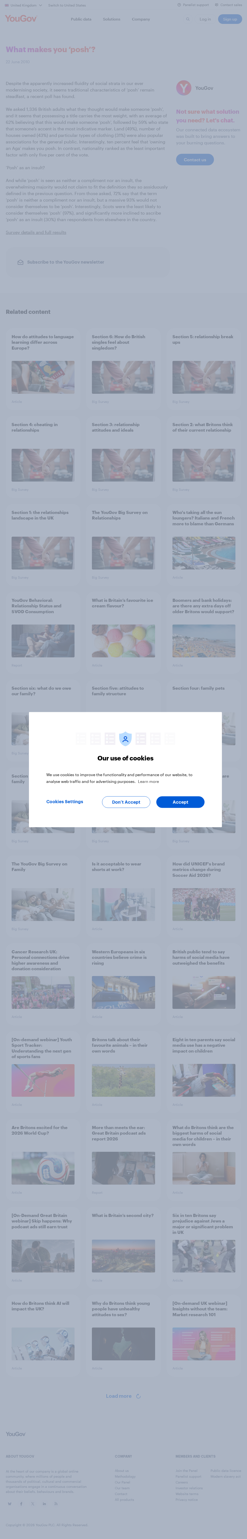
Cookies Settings (64, 801)
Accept (180, 802)
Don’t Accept (126, 802)
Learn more (148, 781)
